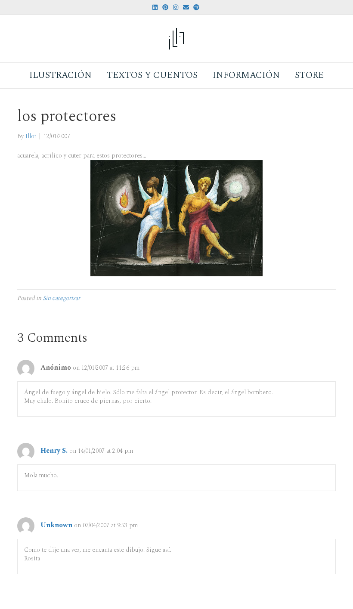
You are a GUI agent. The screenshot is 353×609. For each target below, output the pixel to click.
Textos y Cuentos (152, 75)
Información (246, 75)
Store (309, 75)
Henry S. (54, 450)
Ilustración (60, 75)
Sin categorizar (61, 298)
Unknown (56, 525)
